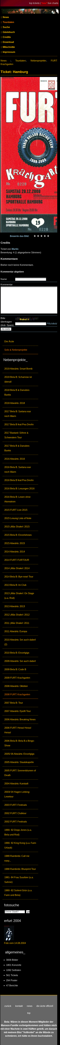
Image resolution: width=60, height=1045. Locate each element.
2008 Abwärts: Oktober (16, 686)
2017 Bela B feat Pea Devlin (19, 424)
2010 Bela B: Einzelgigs (16, 652)
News (5, 17)
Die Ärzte (9, 341)
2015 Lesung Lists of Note (17, 518)
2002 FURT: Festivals (15, 821)
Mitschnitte (8, 47)
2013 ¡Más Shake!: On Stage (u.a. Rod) (19, 595)
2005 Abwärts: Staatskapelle (19, 762)
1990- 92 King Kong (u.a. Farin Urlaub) (20, 845)
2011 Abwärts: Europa (15, 631)
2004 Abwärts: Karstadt (16, 783)
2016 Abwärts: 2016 (14, 459)
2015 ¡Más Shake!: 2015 (17, 526)
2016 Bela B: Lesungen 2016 (19, 488)
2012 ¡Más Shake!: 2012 (17, 614)
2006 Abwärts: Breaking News (20, 719)
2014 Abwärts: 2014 (14, 551)
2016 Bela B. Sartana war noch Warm (17, 469)
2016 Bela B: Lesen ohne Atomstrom (17, 499)
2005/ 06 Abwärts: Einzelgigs (19, 754)
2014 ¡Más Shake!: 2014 (17, 568)
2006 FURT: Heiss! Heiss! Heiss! (17, 730)
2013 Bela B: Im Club (15, 585)
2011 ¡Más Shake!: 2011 (16, 623)
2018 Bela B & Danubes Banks (16, 392)
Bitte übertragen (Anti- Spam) (7, 321)
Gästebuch (8, 32)
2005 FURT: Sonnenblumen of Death (20, 772)
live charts (53, 3)
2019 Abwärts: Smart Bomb (18, 368)
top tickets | (35, 3)
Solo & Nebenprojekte (15, 350)
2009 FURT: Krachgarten (17, 678)
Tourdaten (8, 22)
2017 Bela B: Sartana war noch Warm (17, 413)
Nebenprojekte (38, 60)
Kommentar (7, 284)
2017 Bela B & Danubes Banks (16, 448)
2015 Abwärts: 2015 (14, 543)
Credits (6, 37)
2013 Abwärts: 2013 (14, 606)
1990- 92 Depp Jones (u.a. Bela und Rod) (18, 832)
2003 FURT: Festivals (15, 805)
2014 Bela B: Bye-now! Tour (18, 576)
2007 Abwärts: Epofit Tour (17, 711)
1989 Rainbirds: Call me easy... (16, 858)
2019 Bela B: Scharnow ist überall (18, 379)
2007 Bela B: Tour (13, 703)
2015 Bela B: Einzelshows (18, 535)
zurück (7, 1006)
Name (4, 279)
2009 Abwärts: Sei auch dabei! (20, 661)
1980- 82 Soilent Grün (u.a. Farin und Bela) (18, 892)
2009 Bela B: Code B (15, 669)
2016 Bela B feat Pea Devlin (19, 480)
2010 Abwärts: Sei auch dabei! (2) (20, 642)
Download (8, 42)
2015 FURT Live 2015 (15, 510)
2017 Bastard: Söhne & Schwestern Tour (16, 435)
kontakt (19, 1006)
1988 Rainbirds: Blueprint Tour (20, 869)
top (28, 1013)
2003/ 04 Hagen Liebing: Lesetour (17, 794)
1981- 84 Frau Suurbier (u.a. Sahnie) (18, 879)
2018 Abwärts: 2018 (14, 403)
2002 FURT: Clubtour (15, 813)
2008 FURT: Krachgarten (17, 694)
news (29, 1006)
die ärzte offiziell (44, 1006)
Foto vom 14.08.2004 (15, 943)
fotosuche (11, 905)
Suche (6, 27)
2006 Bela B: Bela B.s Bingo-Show (19, 743)
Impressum (8, 52)
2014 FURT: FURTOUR (16, 560)
